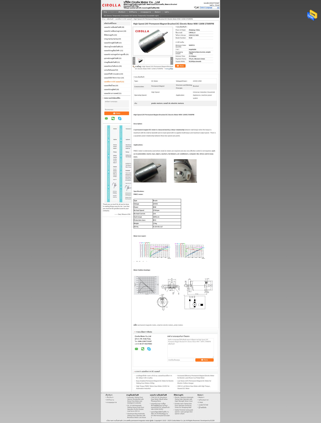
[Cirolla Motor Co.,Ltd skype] (121, 120)
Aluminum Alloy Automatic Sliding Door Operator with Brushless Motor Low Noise (136, 415)
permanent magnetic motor (147, 325)
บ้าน (105, 12)
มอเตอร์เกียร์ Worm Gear (112, 78)
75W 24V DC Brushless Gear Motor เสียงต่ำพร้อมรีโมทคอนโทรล (159, 399)
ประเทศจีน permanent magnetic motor (136, 420)
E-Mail (200, 402)
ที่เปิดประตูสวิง (109, 35)
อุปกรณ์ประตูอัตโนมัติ (111, 58)
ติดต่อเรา (158, 12)
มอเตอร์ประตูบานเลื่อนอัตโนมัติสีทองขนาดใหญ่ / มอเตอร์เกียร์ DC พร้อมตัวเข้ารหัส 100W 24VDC (160, 406)
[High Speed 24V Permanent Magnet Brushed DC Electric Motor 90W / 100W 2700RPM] (152, 41)
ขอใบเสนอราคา (203, 400)
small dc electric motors (165, 325)
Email (217, 5)
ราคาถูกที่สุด (169, 69)
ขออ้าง (212, 5)
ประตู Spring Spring (111, 39)
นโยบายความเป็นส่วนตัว (114, 420)
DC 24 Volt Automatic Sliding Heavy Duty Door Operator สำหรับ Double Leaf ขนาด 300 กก (135, 408)
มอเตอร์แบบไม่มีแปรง (111, 66)
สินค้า (112, 12)
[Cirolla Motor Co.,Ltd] (218, 8)
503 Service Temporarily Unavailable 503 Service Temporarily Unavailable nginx (131, 16)
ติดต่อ (118, 113)
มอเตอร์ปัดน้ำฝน (109, 86)
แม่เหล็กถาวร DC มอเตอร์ (123, 19)
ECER (212, 420)
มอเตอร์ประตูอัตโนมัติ (111, 43)
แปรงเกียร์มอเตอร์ (110, 70)
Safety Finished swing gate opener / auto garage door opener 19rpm (184, 412)
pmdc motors (178, 325)
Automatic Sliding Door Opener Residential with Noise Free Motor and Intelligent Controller (135, 400)
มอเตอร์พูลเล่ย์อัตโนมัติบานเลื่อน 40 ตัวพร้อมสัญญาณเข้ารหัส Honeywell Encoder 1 (160, 414)
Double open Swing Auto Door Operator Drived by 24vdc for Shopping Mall (183, 405)
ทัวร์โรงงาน (133, 12)
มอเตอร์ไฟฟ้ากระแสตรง (112, 74)
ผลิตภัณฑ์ (110, 19)
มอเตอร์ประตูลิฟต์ (110, 89)
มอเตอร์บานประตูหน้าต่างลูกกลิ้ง (114, 54)
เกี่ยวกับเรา (121, 12)
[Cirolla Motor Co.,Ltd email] (108, 120)
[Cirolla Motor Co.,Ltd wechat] (114, 120)
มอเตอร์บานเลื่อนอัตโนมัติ (112, 27)
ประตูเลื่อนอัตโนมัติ (110, 62)
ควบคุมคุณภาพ (146, 12)
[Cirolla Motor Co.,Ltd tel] (126, 121)
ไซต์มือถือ (203, 407)
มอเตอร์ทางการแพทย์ (111, 93)
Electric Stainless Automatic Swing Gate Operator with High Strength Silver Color (184, 399)
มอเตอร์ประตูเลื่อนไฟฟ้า (112, 50)
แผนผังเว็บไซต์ (203, 405)
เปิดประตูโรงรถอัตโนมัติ (112, 47)
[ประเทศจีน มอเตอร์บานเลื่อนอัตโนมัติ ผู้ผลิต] (112, 4)
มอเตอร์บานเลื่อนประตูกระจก (113, 31)
